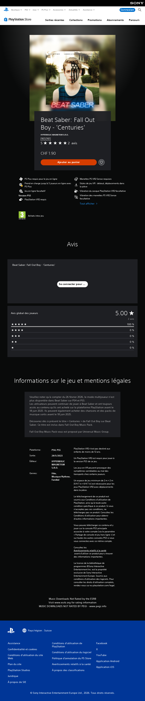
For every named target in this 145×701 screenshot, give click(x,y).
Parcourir (134, 20)
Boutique (15, 10)
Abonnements (115, 20)
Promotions (95, 20)
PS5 (26, 10)
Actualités (73, 10)
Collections (76, 20)
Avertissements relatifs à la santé (90, 550)
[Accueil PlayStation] (6, 9)
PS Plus (44, 10)
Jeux (35, 10)
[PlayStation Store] (18, 19)
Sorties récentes (54, 20)
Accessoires (58, 10)
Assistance (87, 10)
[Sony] (137, 5)
